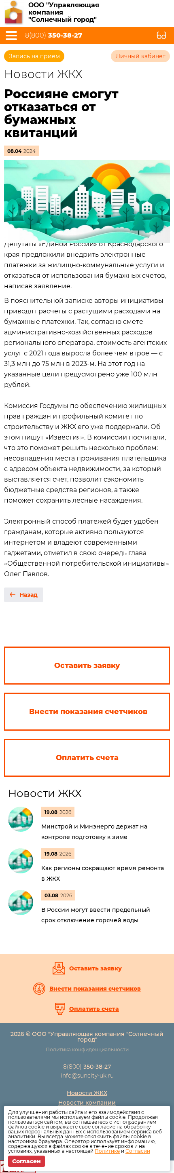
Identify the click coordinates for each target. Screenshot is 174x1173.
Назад (28, 594)
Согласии (137, 1151)
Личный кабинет (141, 56)
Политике (107, 1151)
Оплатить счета (94, 1009)
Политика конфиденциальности (87, 1049)
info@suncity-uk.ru (87, 1075)
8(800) (53, 35)
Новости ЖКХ (45, 793)
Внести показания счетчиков (95, 988)
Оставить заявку (95, 968)
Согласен (26, 1161)
